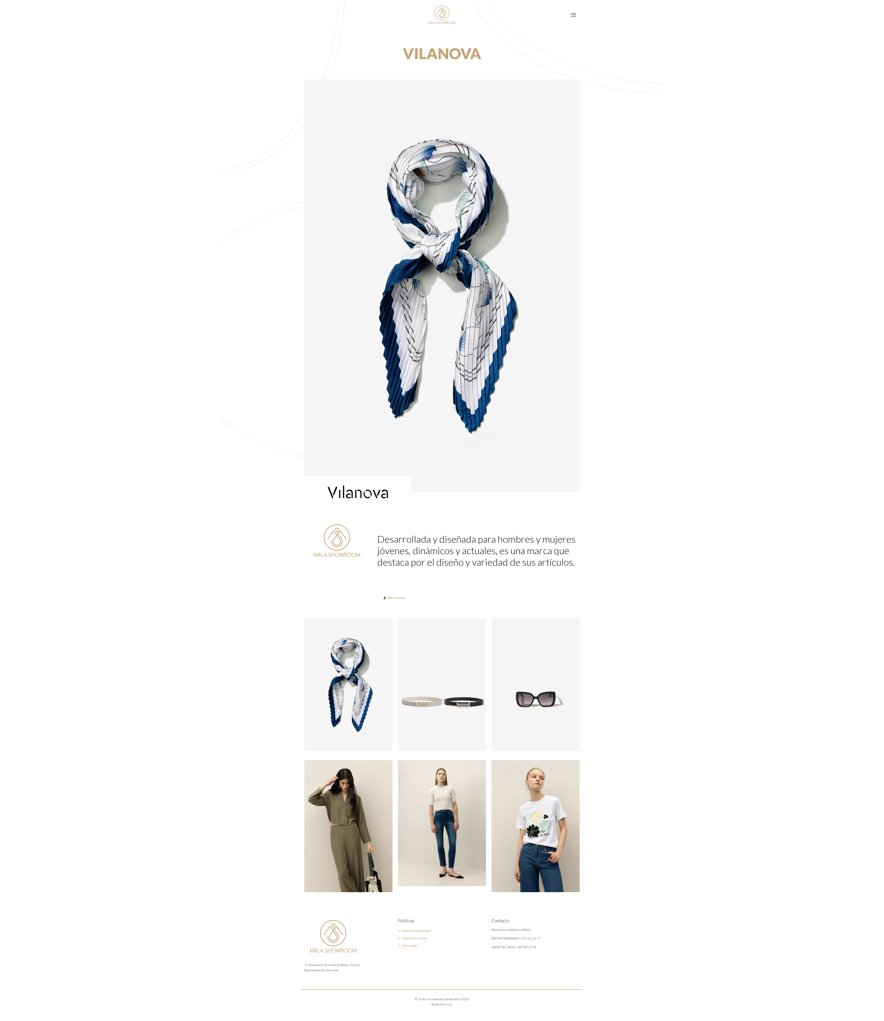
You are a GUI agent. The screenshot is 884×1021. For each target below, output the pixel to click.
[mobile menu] (573, 15)
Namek (448, 1004)
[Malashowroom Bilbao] (442, 14)
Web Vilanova (396, 598)
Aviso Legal (409, 945)
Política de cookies (414, 938)
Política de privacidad (416, 931)
